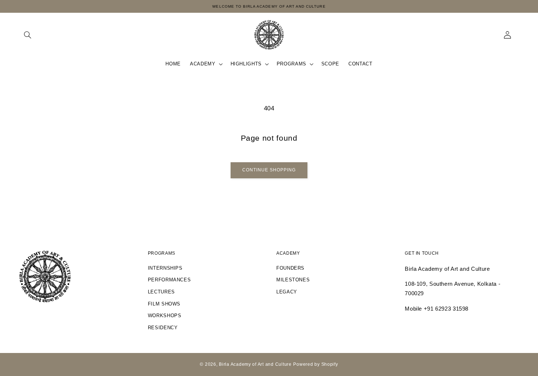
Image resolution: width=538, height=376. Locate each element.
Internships (165, 268)
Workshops (165, 315)
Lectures (161, 292)
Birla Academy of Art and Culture (255, 364)
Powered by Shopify (315, 364)
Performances (169, 279)
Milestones (293, 279)
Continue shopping (269, 170)
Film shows (164, 304)
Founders (290, 268)
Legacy (286, 292)
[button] (27, 34)
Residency (163, 327)
